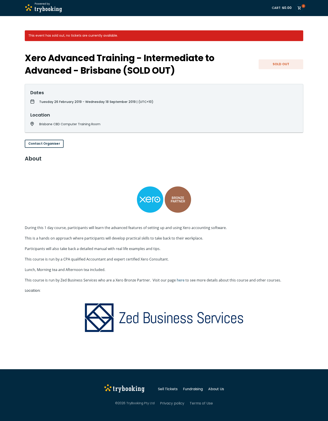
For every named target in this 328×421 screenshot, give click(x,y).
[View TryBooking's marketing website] (124, 389)
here (181, 280)
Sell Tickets (168, 389)
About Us (216, 389)
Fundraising (193, 389)
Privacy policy (172, 403)
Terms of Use (201, 403)
